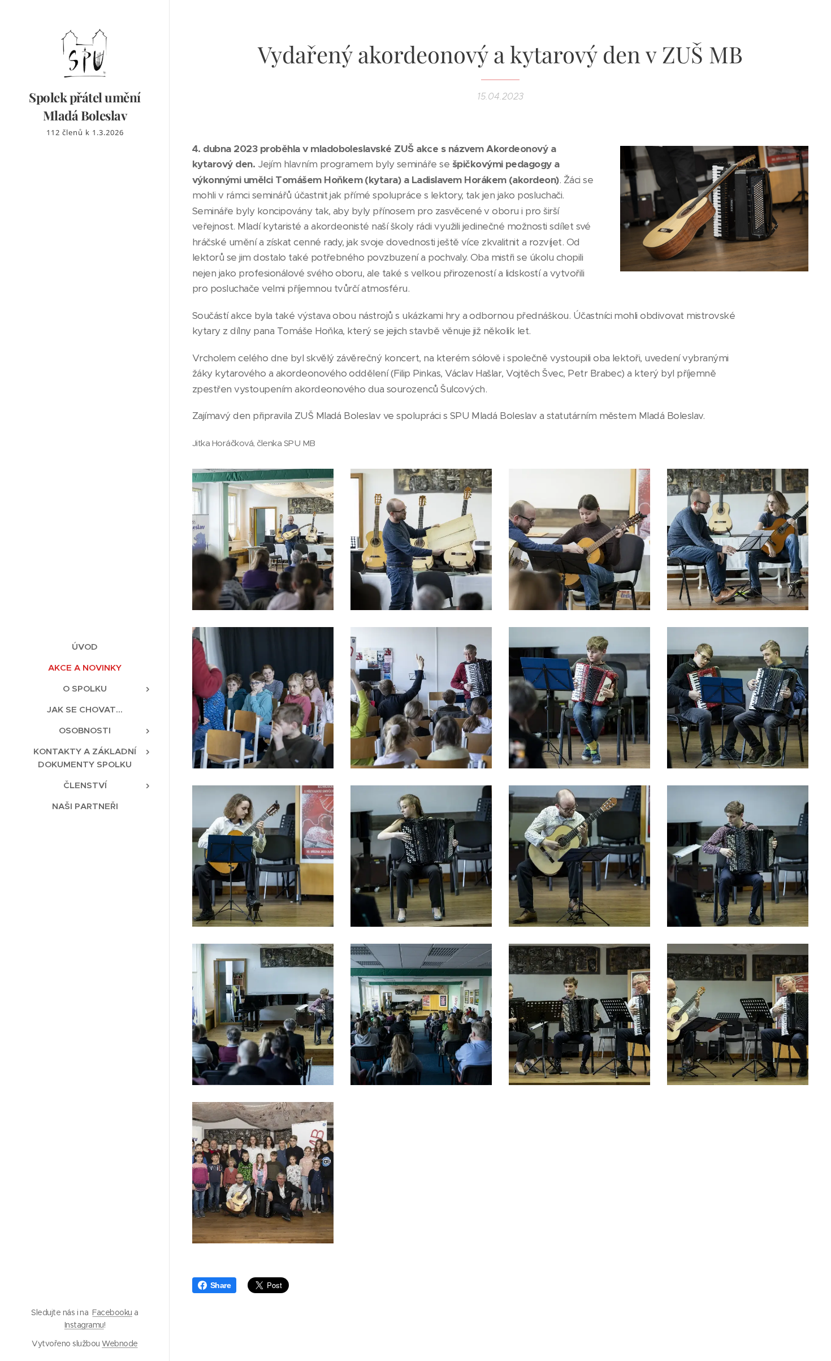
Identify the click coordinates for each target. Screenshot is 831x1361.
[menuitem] (84, 646)
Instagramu (84, 1325)
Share (220, 1285)
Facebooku (112, 1312)
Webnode (119, 1343)
